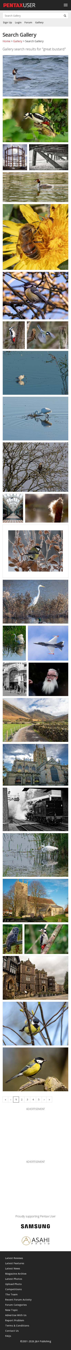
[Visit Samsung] (35, 1227)
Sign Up (7, 22)
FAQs (8, 1336)
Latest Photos (13, 1278)
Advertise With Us (15, 1315)
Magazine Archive (15, 1273)
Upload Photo (13, 1284)
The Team (11, 1294)
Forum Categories (16, 1304)
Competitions (13, 1289)
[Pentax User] (19, 4)
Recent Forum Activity (18, 1299)
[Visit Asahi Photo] (35, 1241)
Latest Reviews (14, 1258)
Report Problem (14, 1320)
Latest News (12, 1268)
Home (6, 41)
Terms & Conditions (17, 1325)
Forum (28, 22)
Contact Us (12, 1330)
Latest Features (14, 1263)
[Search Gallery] (65, 15)
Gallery (39, 22)
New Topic (11, 1310)
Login (18, 22)
